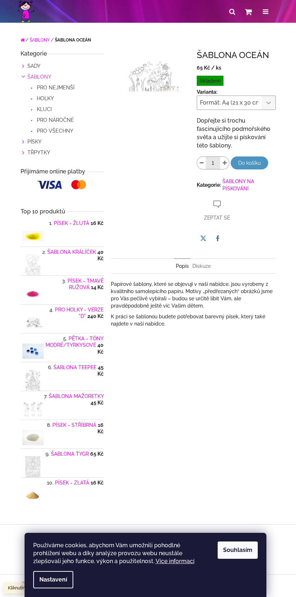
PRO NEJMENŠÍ (54, 87)
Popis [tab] (182, 266)
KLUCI (43, 109)
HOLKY (44, 98)
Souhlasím (237, 550)
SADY (33, 66)
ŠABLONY (39, 77)
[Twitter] (203, 238)
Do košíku (249, 163)
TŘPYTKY (38, 152)
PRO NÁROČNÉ (54, 120)
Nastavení (53, 579)
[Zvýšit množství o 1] (224, 163)
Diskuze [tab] (201, 266)
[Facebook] (217, 238)
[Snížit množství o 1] (201, 163)
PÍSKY (34, 142)
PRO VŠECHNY (54, 131)
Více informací (175, 561)
